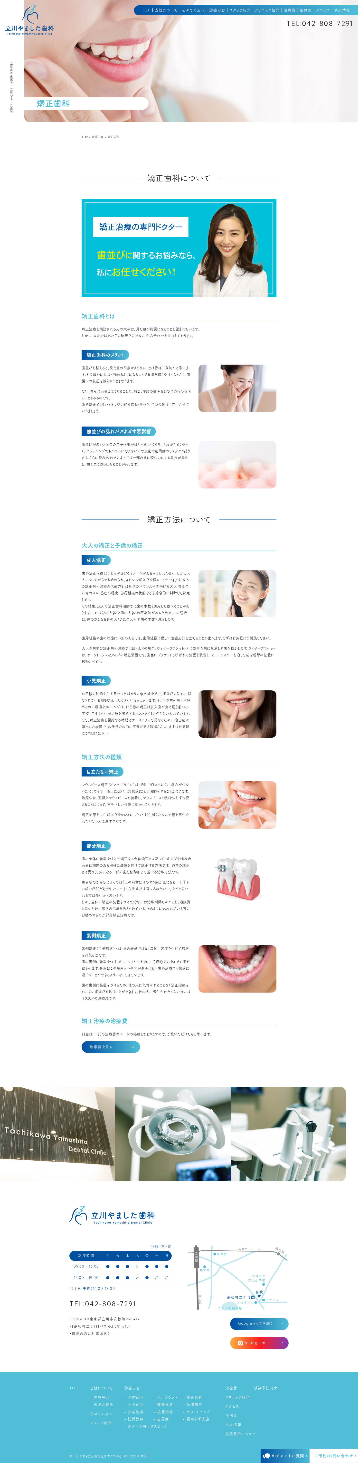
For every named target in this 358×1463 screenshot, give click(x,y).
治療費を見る (101, 1047)
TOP (146, 10)
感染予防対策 (266, 1388)
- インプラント (165, 1397)
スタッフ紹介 (240, 10)
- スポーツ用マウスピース (146, 1426)
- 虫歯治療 (134, 1412)
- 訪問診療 (134, 1419)
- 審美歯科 (163, 1404)
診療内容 (217, 10)
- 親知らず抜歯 (196, 1419)
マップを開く (255, 1324)
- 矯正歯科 (192, 1397)
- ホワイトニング (197, 1412)
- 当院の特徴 (101, 1404)
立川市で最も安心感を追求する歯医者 (95, 1456)
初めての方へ (193, 10)
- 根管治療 (163, 1412)
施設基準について (240, 1434)
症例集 (306, 10)
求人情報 (342, 10)
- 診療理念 (100, 1397)
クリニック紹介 (267, 10)
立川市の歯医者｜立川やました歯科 (11, 87)
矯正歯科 (113, 136)
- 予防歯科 (134, 1397)
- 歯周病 (161, 1419)
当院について (166, 10)
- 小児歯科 (134, 1404)
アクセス (323, 10)
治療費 (290, 10)
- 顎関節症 (192, 1404)
